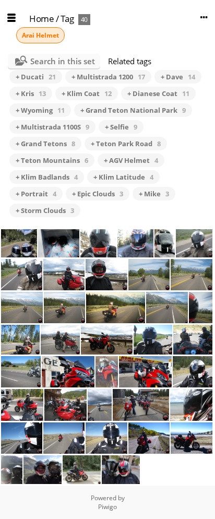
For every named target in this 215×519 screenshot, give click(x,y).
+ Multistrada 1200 (108, 76)
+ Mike (154, 193)
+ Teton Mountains (52, 160)
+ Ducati (36, 76)
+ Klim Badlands (47, 177)
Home (41, 19)
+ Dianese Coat (158, 93)
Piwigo (107, 506)
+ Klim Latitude (123, 177)
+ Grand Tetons (45, 143)
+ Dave (178, 76)
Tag (67, 19)
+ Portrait (36, 193)
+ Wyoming (40, 110)
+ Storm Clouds (45, 210)
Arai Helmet (40, 35)
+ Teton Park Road (126, 143)
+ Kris (31, 93)
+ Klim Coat (87, 93)
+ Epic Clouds (97, 193)
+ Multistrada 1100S (52, 127)
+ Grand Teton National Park (133, 110)
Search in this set (62, 61)
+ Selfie (121, 127)
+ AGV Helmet (131, 160)
